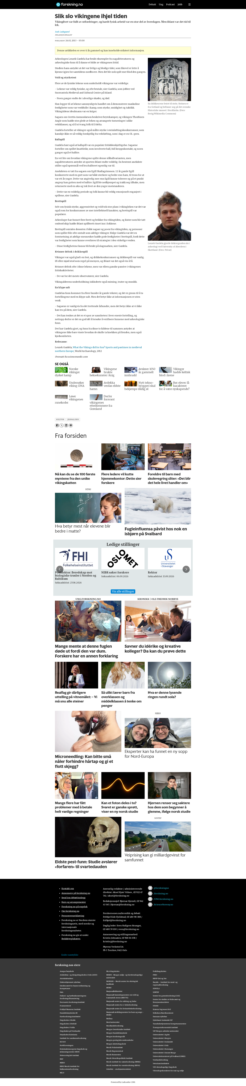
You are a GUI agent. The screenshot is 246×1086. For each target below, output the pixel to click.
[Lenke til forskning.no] (99, 3)
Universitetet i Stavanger (163, 1049)
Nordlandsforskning (114, 1026)
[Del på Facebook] (57, 425)
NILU (62, 1073)
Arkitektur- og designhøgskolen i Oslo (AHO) (78, 975)
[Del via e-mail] (71, 425)
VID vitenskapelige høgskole (165, 1067)
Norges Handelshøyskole (116, 1033)
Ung (161, 4)
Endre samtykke (69, 955)
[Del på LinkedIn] (66, 425)
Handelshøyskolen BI (69, 1013)
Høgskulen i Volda (67, 1027)
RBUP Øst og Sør (160, 978)
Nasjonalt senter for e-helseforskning (121, 1005)
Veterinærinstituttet (161, 1063)
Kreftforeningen (66, 1045)
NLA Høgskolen (112, 971)
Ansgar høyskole (67, 971)
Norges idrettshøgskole (116, 1044)
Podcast (170, 4)
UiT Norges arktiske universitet (166, 1031)
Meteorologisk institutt (69, 1055)
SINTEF (156, 992)
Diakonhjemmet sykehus (70, 982)
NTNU (108, 988)
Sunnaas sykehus (160, 1016)
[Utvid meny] (189, 4)
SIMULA (156, 988)
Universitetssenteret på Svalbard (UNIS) (169, 1056)
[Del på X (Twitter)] (61, 425)
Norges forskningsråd (115, 1036)
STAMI (155, 1006)
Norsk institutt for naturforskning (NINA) (123, 1062)
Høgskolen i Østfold (68, 1024)
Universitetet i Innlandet (163, 1042)
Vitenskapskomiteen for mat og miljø (168, 1071)
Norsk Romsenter (113, 1055)
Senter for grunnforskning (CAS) (166, 996)
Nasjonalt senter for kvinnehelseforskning (124, 1009)
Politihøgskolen (159, 971)
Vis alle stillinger (123, 591)
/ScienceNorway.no (163, 904)
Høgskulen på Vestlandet (70, 1031)
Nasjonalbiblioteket (114, 991)
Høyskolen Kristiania (68, 1035)
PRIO (155, 975)
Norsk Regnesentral (114, 1051)
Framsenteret (65, 1006)
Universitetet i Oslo (160, 1045)
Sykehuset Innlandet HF (163, 1020)
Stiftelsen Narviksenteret (163, 1013)
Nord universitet (113, 1022)
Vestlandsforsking (160, 1060)
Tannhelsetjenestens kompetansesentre (169, 1024)
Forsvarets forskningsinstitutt (72, 1002)
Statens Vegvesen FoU (162, 1009)
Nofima (109, 1019)
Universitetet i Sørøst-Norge (164, 1053)
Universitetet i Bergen (162, 1038)
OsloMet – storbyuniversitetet (118, 1069)
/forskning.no (161, 893)
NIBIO (62, 1063)
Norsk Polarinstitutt (114, 1047)
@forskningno (161, 888)
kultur (60, 419)
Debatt (152, 4)
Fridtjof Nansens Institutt (70, 1009)
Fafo (61, 992)
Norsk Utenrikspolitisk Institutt (119, 1058)
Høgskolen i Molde (67, 1020)
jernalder (73, 419)
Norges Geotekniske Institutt (118, 1029)
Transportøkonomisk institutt (165, 1027)
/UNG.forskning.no (163, 899)
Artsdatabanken (66, 978)
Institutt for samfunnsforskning (73, 1038)
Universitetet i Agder (161, 1035)
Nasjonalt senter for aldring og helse (121, 1001)
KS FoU (63, 1042)
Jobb (180, 4)
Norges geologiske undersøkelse (119, 1040)
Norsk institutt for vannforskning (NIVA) (123, 1065)
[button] (59, 569)
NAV (61, 1059)
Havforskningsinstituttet (70, 1016)
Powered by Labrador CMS (123, 1082)
